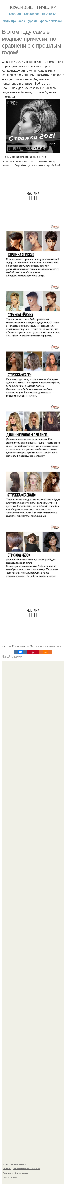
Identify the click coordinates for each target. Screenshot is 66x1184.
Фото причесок (51, 21)
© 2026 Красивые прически (15, 1164)
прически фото (54, 646)
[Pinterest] (33, 652)
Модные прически (20, 646)
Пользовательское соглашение (26, 1168)
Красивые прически (33, 7)
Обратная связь (10, 1177)
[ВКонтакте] (20, 652)
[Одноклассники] (45, 652)
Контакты (7, 1168)
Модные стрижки (38, 646)
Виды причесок (13, 21)
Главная (15, 14)
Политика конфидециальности (16, 1173)
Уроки (32, 21)
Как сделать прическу (40, 14)
